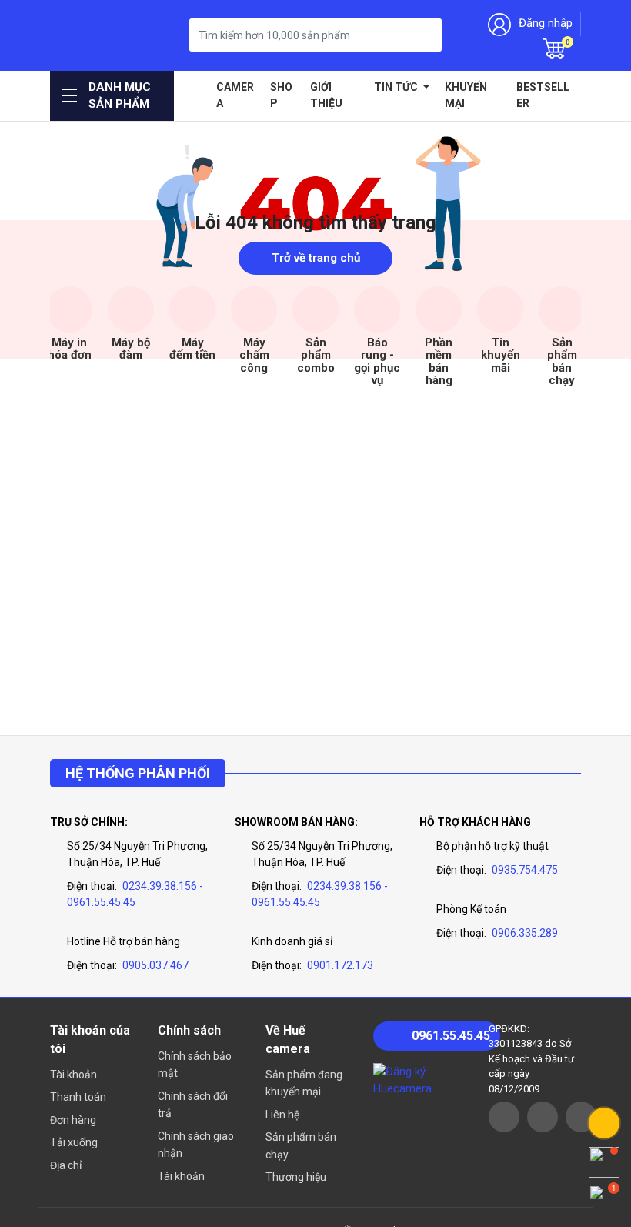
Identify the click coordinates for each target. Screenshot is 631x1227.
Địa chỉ (66, 1165)
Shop (281, 95)
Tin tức (397, 87)
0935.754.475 (525, 870)
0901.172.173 (340, 965)
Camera (235, 95)
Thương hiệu (295, 1177)
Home (197, 87)
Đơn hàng (73, 1120)
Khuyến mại (466, 95)
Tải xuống (74, 1142)
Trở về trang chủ (316, 258)
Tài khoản (73, 1074)
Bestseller (542, 95)
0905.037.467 (155, 965)
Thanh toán (78, 1097)
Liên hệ (282, 1114)
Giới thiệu (326, 95)
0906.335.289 (525, 933)
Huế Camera (88, 35)
